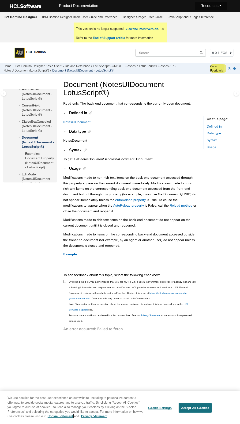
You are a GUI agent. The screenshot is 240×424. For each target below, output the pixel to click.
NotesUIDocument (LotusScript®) (26, 70)
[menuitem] (79, 17)
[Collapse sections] (229, 68)
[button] (20, 89)
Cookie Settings (160, 407)
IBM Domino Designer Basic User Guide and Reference (79, 17)
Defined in (214, 126)
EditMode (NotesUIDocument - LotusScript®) (37, 178)
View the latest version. (141, 29)
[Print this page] (234, 68)
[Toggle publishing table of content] (3, 93)
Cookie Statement (60, 416)
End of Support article (109, 38)
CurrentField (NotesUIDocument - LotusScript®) (37, 109)
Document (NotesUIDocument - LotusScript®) (83, 70)
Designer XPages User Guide (143, 17)
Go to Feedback (216, 68)
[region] (120, 407)
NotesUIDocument (76, 122)
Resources (209, 6)
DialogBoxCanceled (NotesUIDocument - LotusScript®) (37, 126)
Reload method (181, 205)
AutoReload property (130, 200)
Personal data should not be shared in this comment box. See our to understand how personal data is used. (130, 318)
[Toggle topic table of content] (236, 93)
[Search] (201, 53)
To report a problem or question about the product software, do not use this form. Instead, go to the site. (128, 307)
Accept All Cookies (195, 407)
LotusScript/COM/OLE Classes (114, 66)
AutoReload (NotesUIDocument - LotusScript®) (37, 93)
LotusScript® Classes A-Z (156, 66)
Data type (214, 133)
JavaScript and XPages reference (191, 17)
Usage (211, 147)
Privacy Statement (151, 315)
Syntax (212, 140)
